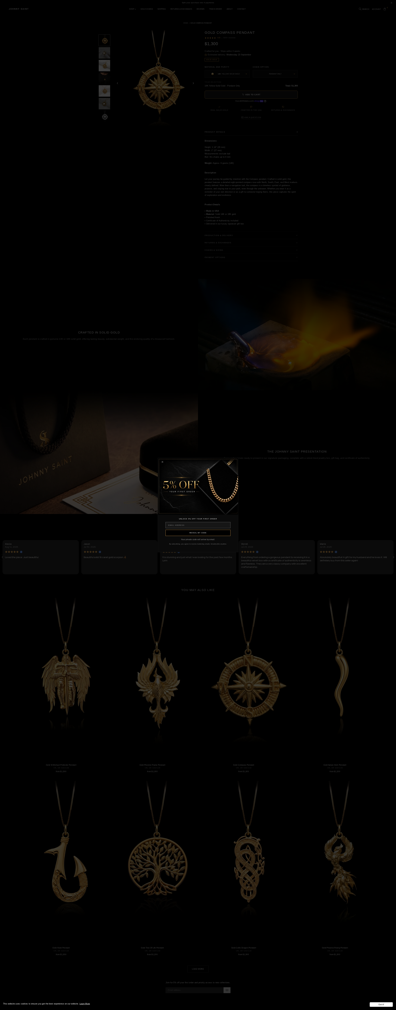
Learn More (85, 1004)
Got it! (381, 1004)
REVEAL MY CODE (198, 533)
